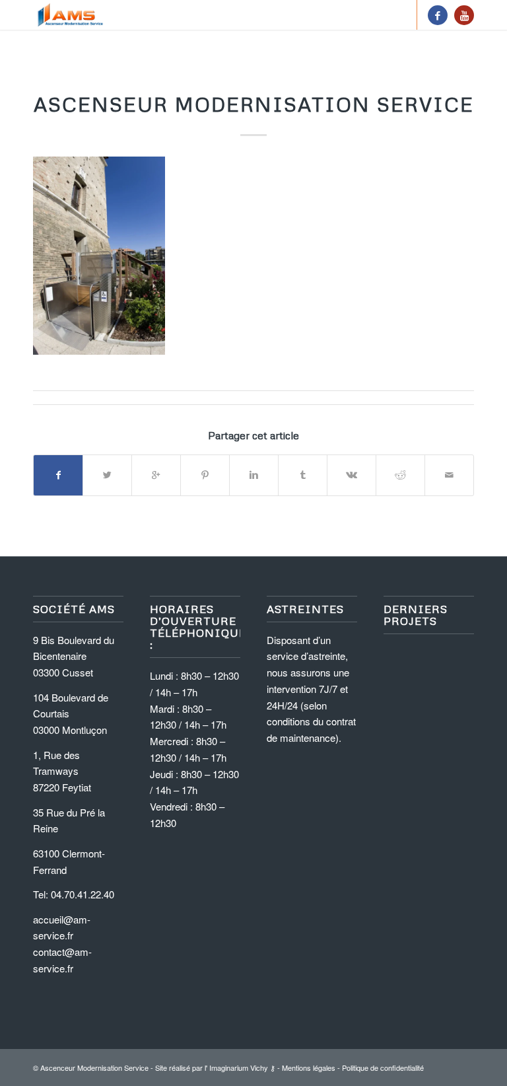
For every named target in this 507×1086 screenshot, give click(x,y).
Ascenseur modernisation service (254, 104)
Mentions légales (308, 1067)
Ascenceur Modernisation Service (94, 1067)
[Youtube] (464, 15)
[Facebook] (438, 15)
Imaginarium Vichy (238, 1067)
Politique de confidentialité (383, 1067)
